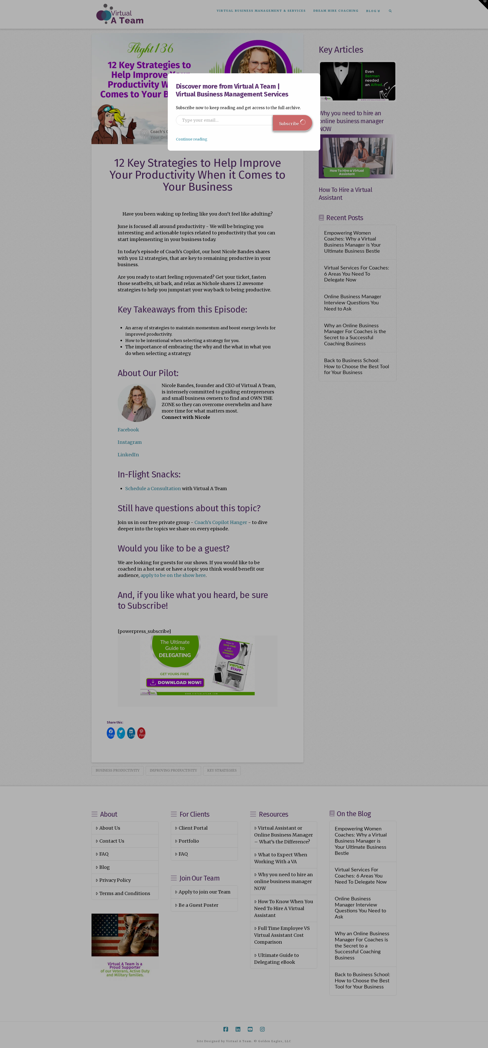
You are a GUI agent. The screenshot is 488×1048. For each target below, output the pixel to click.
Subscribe (289, 123)
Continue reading (191, 139)
